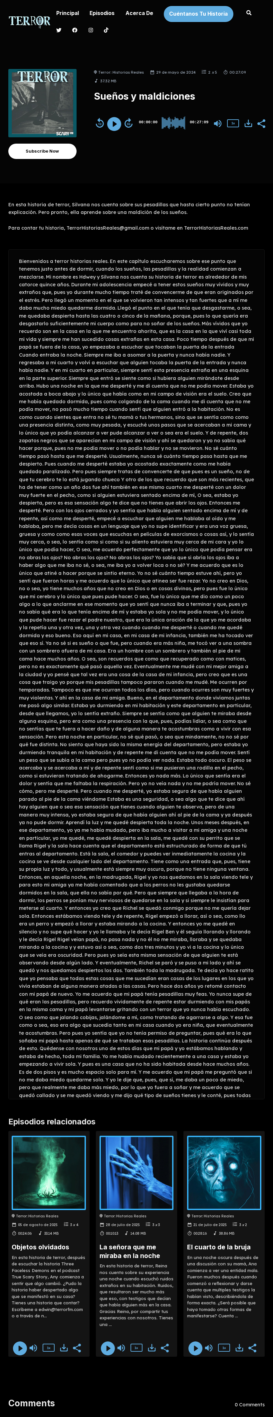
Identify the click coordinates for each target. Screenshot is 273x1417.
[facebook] (75, 31)
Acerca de (139, 13)
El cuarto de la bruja (219, 1247)
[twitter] (59, 31)
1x (233, 123)
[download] (248, 123)
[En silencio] (218, 124)
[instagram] (91, 31)
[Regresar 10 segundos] (100, 123)
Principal (67, 13)
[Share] (261, 123)
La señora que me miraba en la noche (130, 1251)
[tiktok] (106, 31)
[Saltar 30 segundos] (129, 123)
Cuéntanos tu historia (198, 14)
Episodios (102, 13)
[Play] (114, 124)
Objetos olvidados (40, 1247)
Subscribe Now (42, 151)
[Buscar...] (249, 13)
